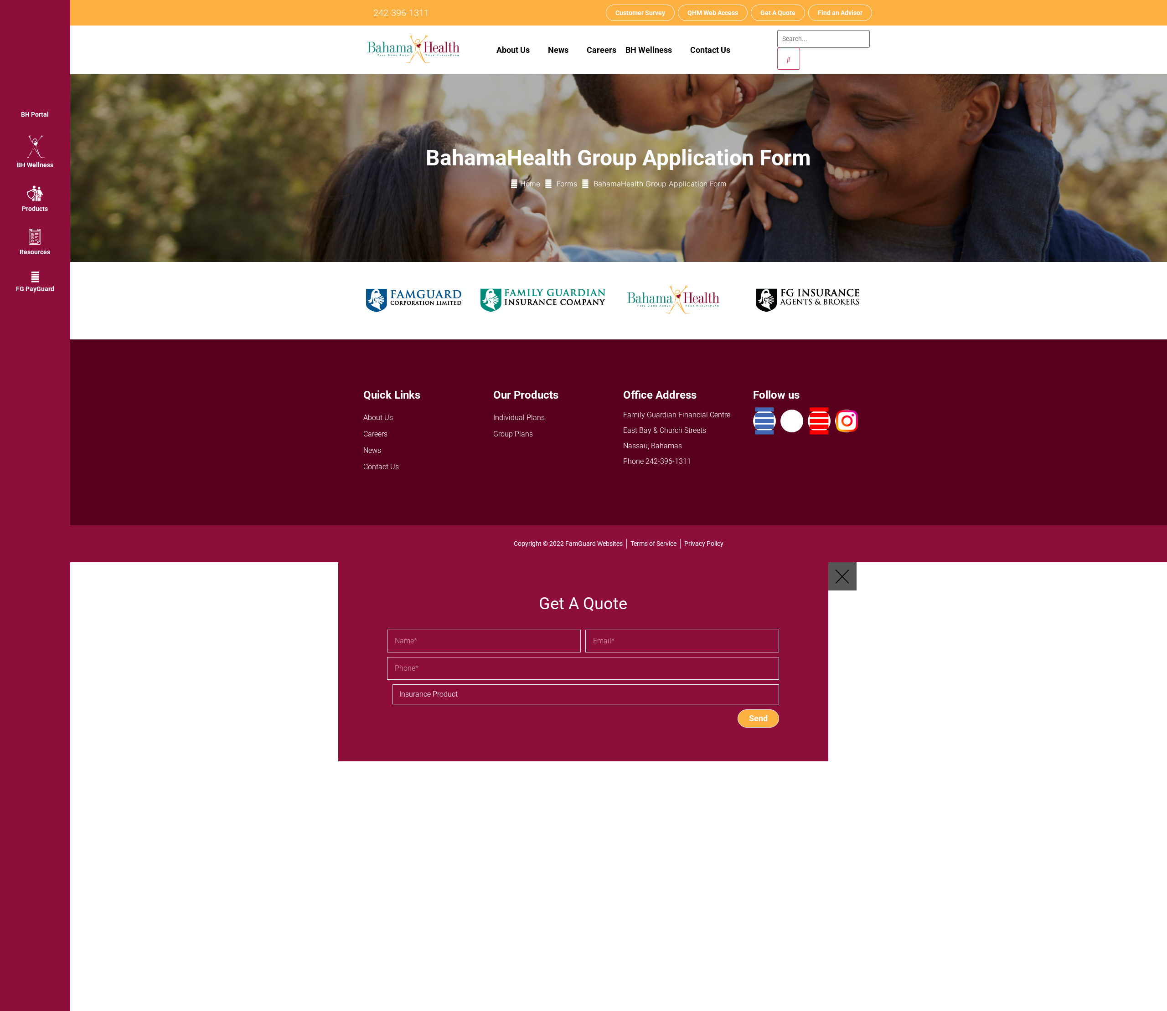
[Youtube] (819, 421)
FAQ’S (337, 998)
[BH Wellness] (35, 146)
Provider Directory (356, 866)
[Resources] (35, 237)
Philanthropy (348, 981)
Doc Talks (344, 932)
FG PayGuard (35, 289)
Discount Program (357, 965)
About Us (513, 50)
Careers (601, 50)
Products (35, 208)
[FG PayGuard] (35, 277)
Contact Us (710, 50)
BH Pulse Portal (353, 916)
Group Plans (513, 434)
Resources (35, 252)
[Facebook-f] (764, 421)
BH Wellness (35, 165)
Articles (340, 948)
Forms (567, 183)
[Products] (35, 193)
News (372, 450)
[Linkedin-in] (791, 421)
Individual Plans (519, 417)
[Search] (788, 59)
